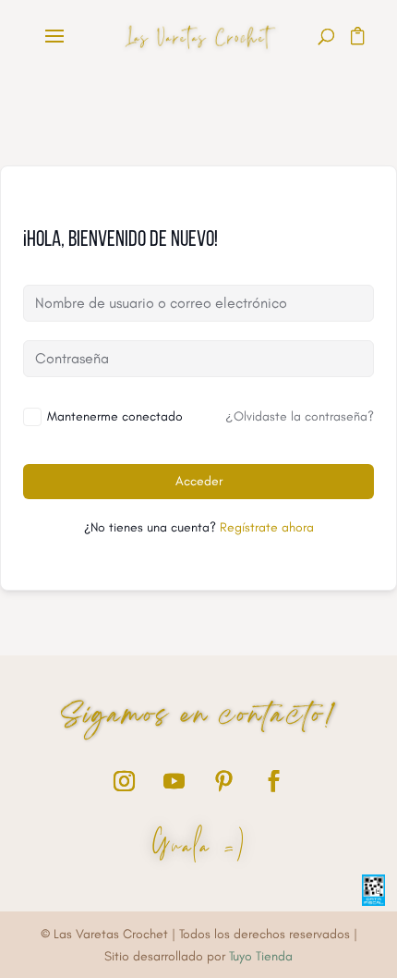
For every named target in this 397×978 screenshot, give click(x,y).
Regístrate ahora (267, 527)
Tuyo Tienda (261, 956)
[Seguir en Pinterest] (223, 781)
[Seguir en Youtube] (173, 781)
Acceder (199, 481)
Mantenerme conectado (115, 416)
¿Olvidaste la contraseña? (299, 416)
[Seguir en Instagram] (123, 781)
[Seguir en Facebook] (273, 781)
